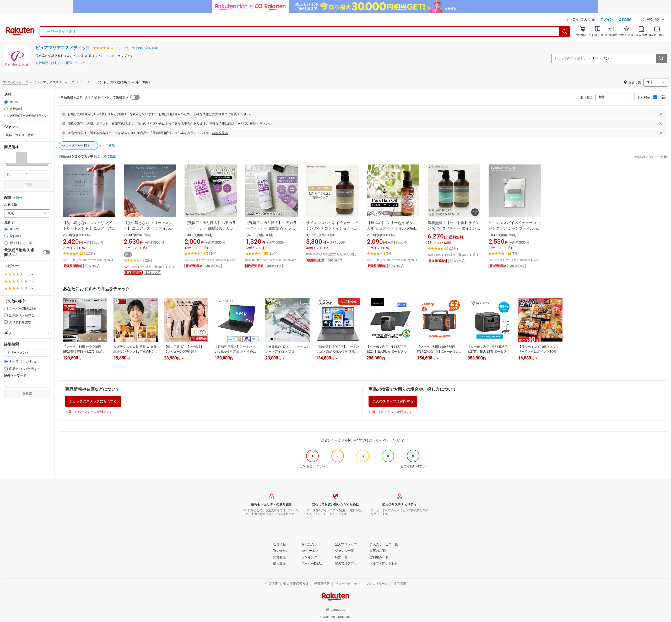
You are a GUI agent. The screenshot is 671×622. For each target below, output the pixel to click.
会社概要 (42, 63)
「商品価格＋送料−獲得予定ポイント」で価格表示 (92, 97)
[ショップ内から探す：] (661, 58)
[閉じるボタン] (661, 114)
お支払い (57, 63)
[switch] (46, 252)
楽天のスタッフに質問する (392, 401)
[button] (653, 20)
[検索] (565, 31)
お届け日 (10, 222)
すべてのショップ (15, 82)
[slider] (4, 165)
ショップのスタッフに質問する (93, 401)
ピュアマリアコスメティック (63, 47)
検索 (29, 184)
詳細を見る (220, 133)
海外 (19, 198)
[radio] (6, 102)
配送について (75, 63)
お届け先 (10, 204)
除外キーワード (15, 375)
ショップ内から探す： (570, 58)
